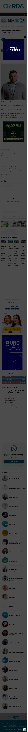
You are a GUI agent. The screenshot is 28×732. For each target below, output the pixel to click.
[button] (25, 37)
